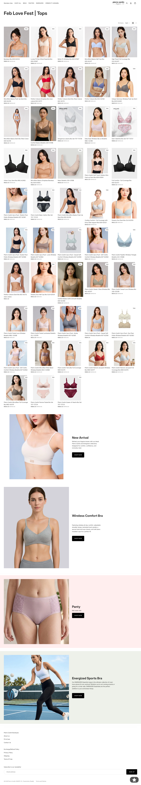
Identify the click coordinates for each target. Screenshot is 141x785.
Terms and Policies (41, 781)
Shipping (6, 756)
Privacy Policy (8, 752)
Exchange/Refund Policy (11, 749)
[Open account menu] (131, 3)
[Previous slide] (7, 42)
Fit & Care (7, 739)
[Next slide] (26, 42)
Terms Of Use (8, 759)
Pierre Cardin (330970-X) (15, 781)
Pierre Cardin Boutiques (11, 732)
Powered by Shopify (28, 781)
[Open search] (127, 3)
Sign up (131, 772)
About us (6, 736)
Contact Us (7, 742)
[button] (127, 23)
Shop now (78, 455)
